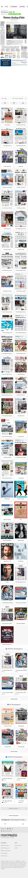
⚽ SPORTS (22, 6)
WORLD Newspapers (5, 845)
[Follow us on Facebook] (8, 828)
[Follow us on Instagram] (12, 828)
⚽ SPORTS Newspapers (14, 649)
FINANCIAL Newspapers (6, 850)
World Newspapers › (14, 815)
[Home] (2, 6)
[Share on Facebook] (5, 103)
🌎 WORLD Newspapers (14, 757)
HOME (16, 848)
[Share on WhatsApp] (23, 103)
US (7, 6)
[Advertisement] (14, 82)
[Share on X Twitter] (14, 103)
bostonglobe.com (4, 10)
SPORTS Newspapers (5, 848)
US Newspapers (4, 853)
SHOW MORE (14, 699)
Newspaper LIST (18, 845)
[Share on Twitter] (14, 824)
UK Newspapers (15, 704)
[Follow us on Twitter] (10, 828)
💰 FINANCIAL (13, 6)
